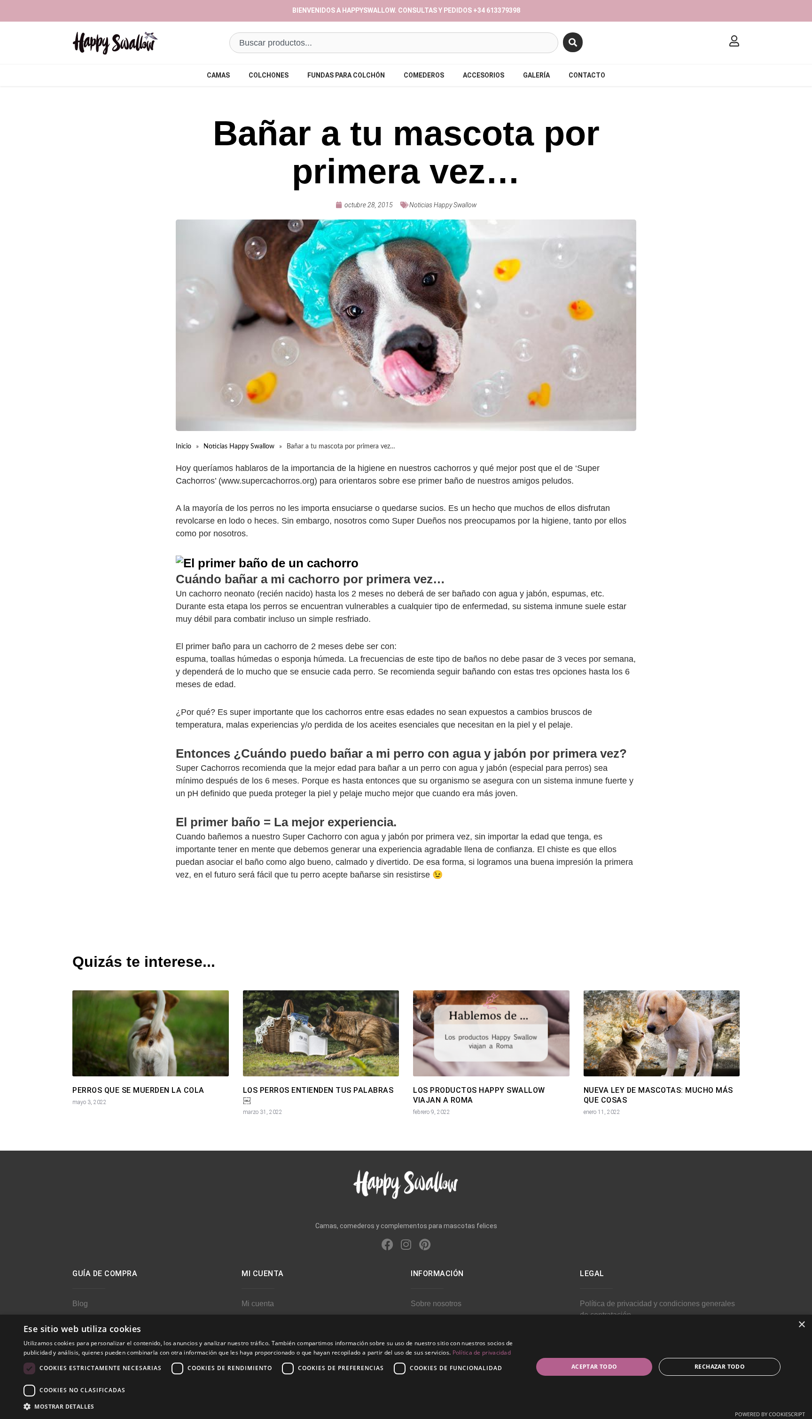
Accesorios (483, 75)
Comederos (424, 75)
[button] (270, 1407)
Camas (218, 75)
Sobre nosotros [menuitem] (436, 1304)
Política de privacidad (482, 1352)
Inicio (183, 446)
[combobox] (393, 42)
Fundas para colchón (346, 75)
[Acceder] (734, 41)
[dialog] (406, 1367)
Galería (536, 75)
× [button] (801, 1324)
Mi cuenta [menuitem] (258, 1304)
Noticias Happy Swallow (442, 205)
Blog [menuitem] (80, 1304)
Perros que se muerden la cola (138, 1090)
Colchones (269, 75)
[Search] (573, 42)
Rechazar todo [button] (720, 1367)
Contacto (587, 75)
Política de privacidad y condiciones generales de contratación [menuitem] (657, 1309)
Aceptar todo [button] (594, 1367)
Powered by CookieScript (770, 1414)
